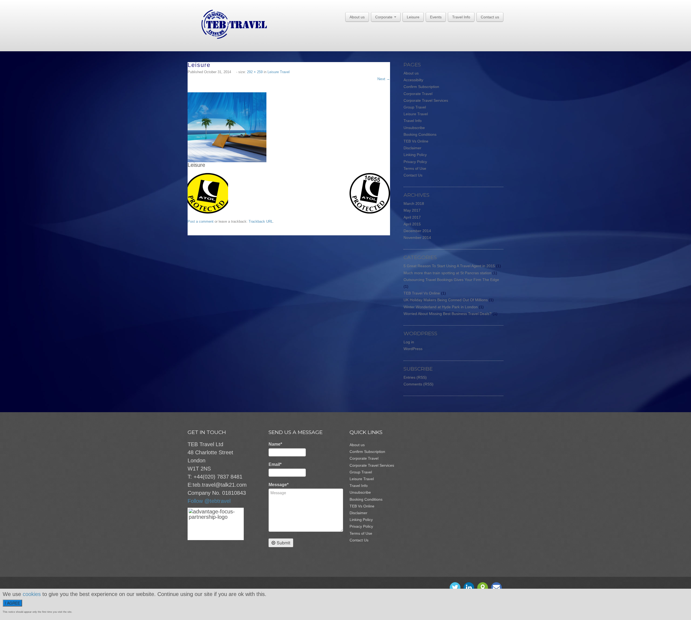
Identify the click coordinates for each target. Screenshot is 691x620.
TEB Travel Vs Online (422, 293)
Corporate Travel (418, 94)
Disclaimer (412, 148)
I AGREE (12, 603)
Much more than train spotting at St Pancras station (447, 273)
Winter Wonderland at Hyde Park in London (441, 307)
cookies (32, 594)
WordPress (413, 349)
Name (275, 444)
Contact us (490, 17)
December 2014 (417, 231)
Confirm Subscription (421, 86)
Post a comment (201, 221)
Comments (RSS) (418, 384)
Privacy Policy (415, 162)
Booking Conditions (420, 134)
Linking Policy (415, 155)
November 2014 (417, 237)
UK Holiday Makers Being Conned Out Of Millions (446, 300)
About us (357, 17)
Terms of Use (415, 168)
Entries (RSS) (415, 377)
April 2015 (412, 224)
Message (279, 484)
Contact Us (413, 175)
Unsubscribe (414, 128)
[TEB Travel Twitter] (455, 587)
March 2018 (414, 203)
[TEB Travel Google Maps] (482, 587)
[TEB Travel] (227, 24)
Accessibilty (413, 80)
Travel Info (461, 17)
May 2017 (412, 210)
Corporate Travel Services (426, 100)
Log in (409, 342)
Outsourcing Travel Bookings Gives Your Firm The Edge (451, 279)
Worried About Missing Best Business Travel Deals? (448, 313)
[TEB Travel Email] (496, 587)
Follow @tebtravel (209, 501)
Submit (283, 543)
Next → (383, 79)
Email (275, 464)
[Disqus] (291, 302)
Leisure (413, 17)
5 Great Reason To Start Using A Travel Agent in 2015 (449, 266)
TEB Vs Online (416, 141)
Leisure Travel (278, 72)
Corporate (384, 17)
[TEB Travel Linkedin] (468, 587)
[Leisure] (227, 127)
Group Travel (415, 107)
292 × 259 (255, 72)
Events (436, 17)
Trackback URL (261, 221)
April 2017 (412, 217)
